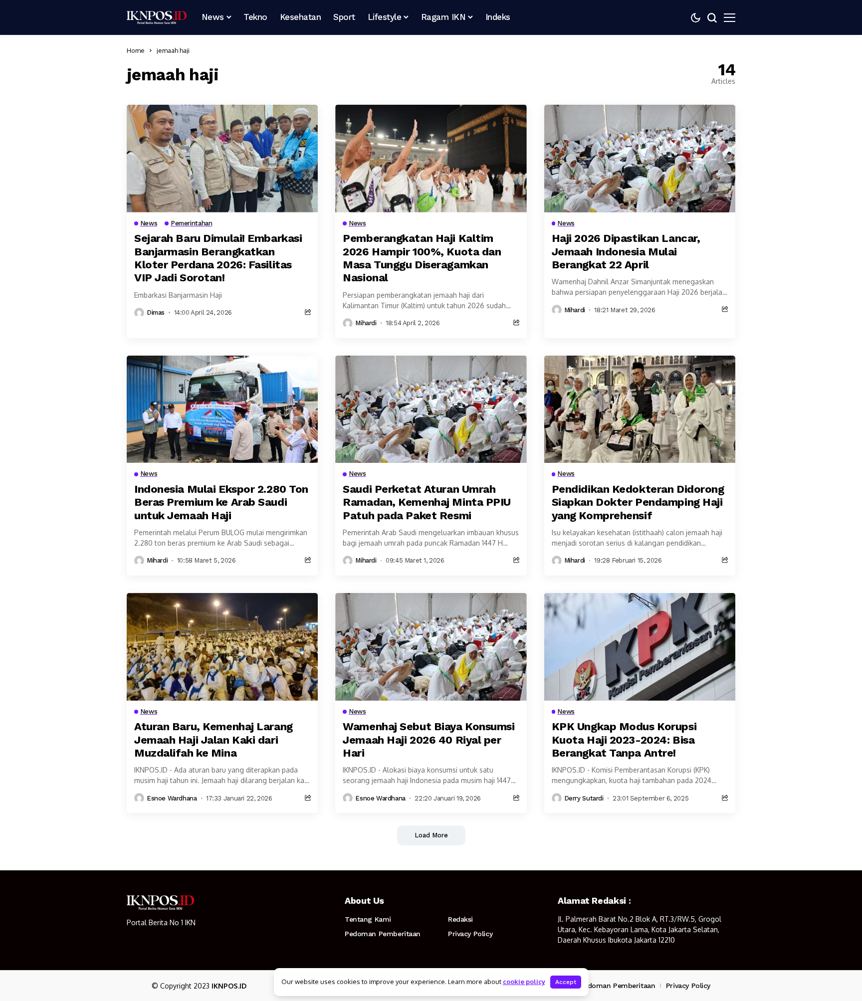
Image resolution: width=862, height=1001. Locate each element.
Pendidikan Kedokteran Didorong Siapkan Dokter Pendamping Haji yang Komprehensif (638, 502)
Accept (565, 982)
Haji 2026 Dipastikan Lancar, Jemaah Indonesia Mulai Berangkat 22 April (626, 251)
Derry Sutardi (584, 798)
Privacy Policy (470, 934)
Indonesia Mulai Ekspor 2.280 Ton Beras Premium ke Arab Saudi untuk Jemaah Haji (221, 502)
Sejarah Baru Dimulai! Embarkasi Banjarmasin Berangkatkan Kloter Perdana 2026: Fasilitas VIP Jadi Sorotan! (218, 258)
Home (136, 50)
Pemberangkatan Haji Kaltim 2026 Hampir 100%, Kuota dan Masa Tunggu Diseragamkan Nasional (422, 258)
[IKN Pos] (157, 17)
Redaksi (460, 919)
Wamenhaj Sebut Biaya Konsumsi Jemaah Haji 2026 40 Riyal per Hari (428, 739)
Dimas (156, 312)
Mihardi (365, 323)
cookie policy (524, 982)
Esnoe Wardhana (172, 798)
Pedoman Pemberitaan (383, 934)
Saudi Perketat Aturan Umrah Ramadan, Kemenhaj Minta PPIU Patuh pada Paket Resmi (427, 502)
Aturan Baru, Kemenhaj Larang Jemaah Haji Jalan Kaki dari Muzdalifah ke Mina (213, 739)
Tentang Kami (368, 919)
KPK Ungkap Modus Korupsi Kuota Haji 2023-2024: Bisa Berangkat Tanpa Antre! (624, 739)
